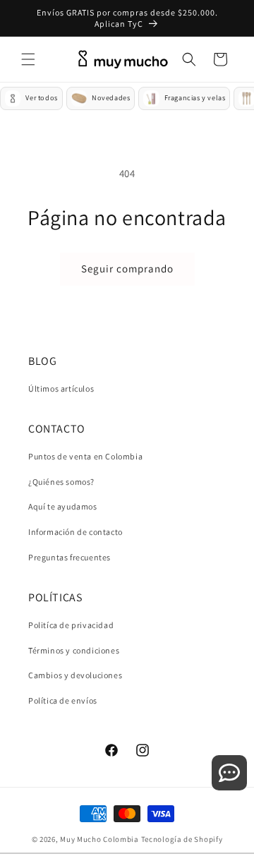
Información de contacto (75, 531)
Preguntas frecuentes (69, 557)
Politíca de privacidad (71, 625)
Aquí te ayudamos (62, 506)
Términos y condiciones (73, 650)
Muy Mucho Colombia (99, 839)
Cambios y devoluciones (75, 675)
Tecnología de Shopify (182, 839)
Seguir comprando (127, 268)
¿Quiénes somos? (61, 481)
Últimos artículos (61, 388)
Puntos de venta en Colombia (85, 456)
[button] (28, 59)
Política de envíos (62, 700)
